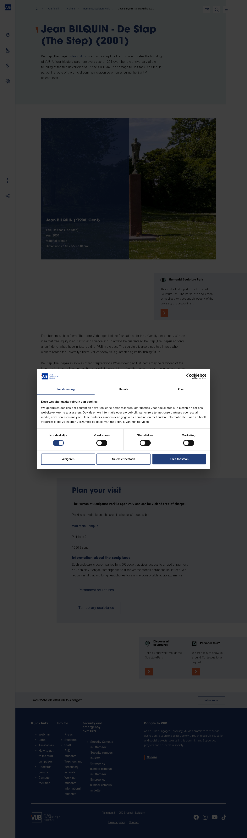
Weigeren (68, 459)
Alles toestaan (179, 459)
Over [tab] (181, 389)
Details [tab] (123, 389)
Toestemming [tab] (65, 389)
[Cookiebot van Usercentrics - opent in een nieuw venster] (189, 376)
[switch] (101, 443)
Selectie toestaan (123, 459)
